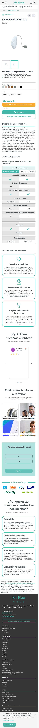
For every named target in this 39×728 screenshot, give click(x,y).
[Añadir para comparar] (33, 15)
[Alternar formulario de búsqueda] (6, 2)
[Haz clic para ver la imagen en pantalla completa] (18, 43)
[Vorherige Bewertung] (6, 363)
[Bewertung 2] (17, 382)
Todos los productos (8, 628)
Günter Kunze (20, 348)
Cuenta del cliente (7, 670)
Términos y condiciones (9, 696)
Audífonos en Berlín (7, 711)
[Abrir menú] (3, 2)
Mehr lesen (14, 376)
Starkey (4, 652)
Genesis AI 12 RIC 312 (10, 171)
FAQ (3, 666)
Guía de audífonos (7, 708)
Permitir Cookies (9, 725)
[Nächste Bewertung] (31, 363)
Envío (4, 702)
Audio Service (6, 639)
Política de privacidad (8, 694)
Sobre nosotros (7, 680)
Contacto (5, 686)
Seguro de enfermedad (9, 674)
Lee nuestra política (8, 720)
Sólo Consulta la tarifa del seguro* (19, 105)
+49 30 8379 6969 (8, 617)
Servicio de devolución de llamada (19, 621)
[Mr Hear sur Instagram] (23, 602)
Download (5, 668)
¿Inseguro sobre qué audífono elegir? (19, 116)
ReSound (5, 648)
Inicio (3, 10)
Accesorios (5, 632)
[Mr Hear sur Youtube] (20, 602)
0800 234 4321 (7, 613)
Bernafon (5, 641)
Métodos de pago (7, 700)
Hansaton (5, 642)
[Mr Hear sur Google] (14, 602)
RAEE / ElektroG (7, 698)
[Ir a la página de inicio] (18, 2)
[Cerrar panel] (35, 714)
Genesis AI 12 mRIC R (28, 171)
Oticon (4, 644)
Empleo (4, 682)
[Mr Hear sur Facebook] (17, 602)
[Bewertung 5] (21, 382)
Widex (4, 656)
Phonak (4, 646)
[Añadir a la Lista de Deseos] (29, 15)
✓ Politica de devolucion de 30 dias (10, 7)
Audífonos (5, 630)
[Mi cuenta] (34, 3)
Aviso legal (5, 692)
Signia (4, 650)
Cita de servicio (7, 662)
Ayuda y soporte (7, 664)
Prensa (4, 684)
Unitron (4, 654)
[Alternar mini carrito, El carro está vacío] (31, 3)
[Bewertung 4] (20, 382)
